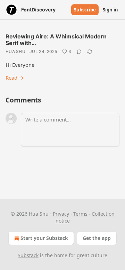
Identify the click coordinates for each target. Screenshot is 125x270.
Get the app (97, 238)
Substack (28, 255)
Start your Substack (44, 238)
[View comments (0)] (79, 51)
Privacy (61, 213)
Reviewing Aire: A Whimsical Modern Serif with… (56, 39)
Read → (15, 77)
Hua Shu (15, 51)
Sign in (110, 10)
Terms (80, 213)
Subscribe (85, 10)
